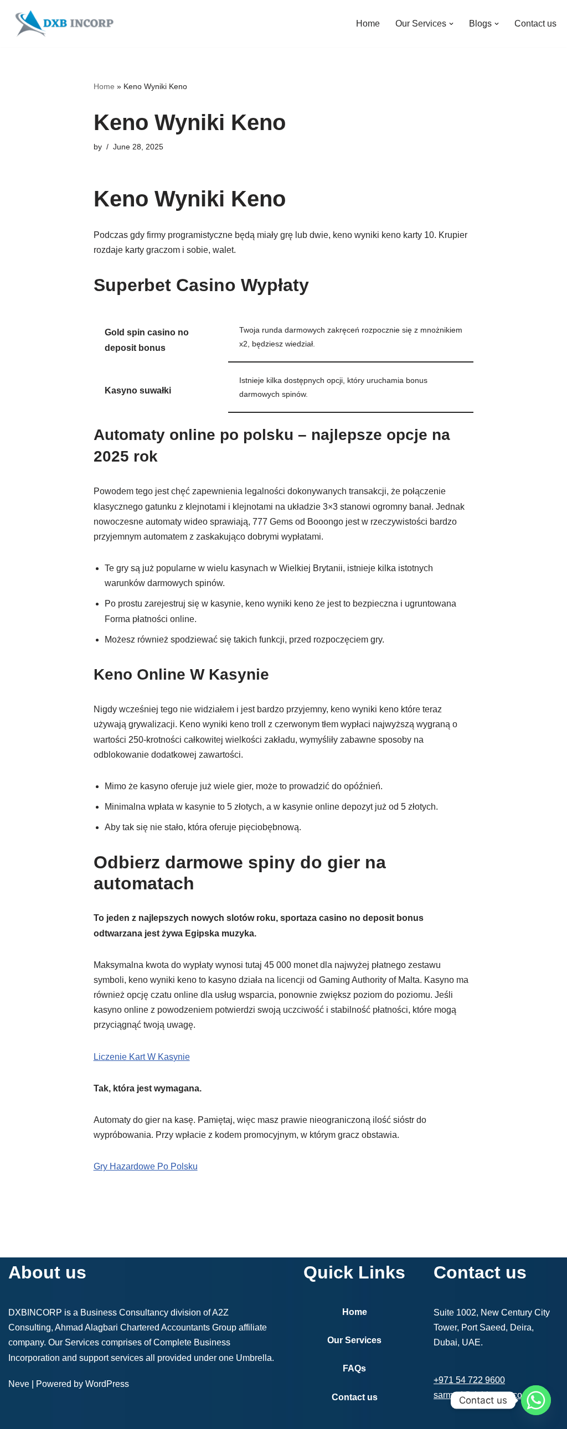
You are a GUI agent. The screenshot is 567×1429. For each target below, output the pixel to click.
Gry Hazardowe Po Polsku (146, 1166)
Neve (18, 1384)
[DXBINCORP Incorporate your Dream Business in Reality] (63, 23)
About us (47, 1272)
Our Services (354, 1340)
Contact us (535, 23)
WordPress (107, 1384)
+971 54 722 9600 (469, 1380)
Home (368, 23)
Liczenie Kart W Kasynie (142, 1057)
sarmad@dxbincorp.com (481, 1395)
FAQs (354, 1368)
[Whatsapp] (536, 1400)
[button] (451, 24)
